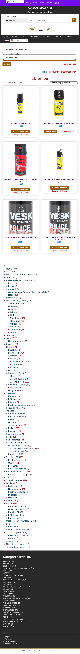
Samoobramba (9, 605)
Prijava (8, 637)
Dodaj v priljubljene (20, 135)
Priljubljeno (46, 37)
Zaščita (6, 624)
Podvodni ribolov (11, 601)
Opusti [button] (56, 3)
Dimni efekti (8, 566)
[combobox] (39, 53)
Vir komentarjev (11, 641)
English (16, 40)
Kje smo (15, 37)
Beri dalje (52, 131)
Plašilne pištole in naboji (15, 598)
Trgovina (5, 37)
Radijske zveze (10, 603)
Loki (5, 573)
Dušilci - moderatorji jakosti (17, 568)
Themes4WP (56, 651)
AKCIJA (6, 564)
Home (44, 72)
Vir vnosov (9, 639)
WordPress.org (11, 644)
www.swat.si (40, 8)
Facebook (57, 37)
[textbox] (39, 54)
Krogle (6, 571)
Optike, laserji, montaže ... (15, 587)
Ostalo (6, 594)
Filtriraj (7, 64)
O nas (23, 37)
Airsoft (6, 561)
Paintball (7, 596)
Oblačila (7, 582)
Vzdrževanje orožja (12, 621)
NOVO (5, 577)
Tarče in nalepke (11, 615)
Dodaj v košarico (21, 131)
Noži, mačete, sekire (12, 580)
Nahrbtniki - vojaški (12, 575)
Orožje (6, 591)
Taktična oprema (11, 612)
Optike (6, 584)
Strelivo (7, 608)
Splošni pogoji (33, 37)
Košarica (5, 41)
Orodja (6, 589)
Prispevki (67, 37)
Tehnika (6, 617)
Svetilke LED (9, 610)
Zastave (7, 626)
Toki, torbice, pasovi (12, 619)
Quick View (37, 88)
